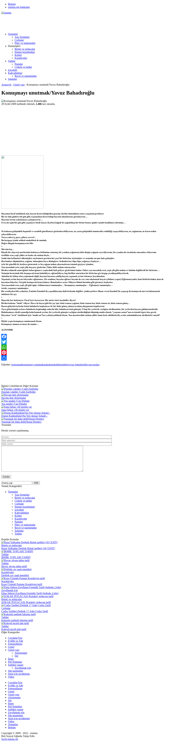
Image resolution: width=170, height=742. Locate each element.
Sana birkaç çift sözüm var (15, 409)
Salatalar (12, 79)
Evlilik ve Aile (15, 640)
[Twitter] (85, 342)
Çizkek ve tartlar (23, 67)
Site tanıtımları (15, 670)
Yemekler (13, 34)
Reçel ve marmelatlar (26, 76)
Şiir (16, 655)
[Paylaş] (85, 358)
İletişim (12, 4)
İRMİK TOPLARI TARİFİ (15, 557)
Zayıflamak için (9, 590)
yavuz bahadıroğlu (77, 364)
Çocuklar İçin (15, 637)
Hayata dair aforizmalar (13, 397)
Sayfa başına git (9, 739)
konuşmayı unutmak (32, 364)
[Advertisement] (61, 21)
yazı (89, 364)
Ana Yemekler (22, 37)
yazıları (95, 364)
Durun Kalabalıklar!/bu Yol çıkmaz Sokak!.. (24, 415)
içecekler (12, 70)
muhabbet (56, 364)
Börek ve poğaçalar (25, 49)
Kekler (18, 55)
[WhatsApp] (85, 347)
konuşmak (16, 364)
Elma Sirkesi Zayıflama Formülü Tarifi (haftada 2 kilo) (29, 593)
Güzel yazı (19, 84)
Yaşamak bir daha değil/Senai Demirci (21, 421)
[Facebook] (85, 336)
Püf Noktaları (15, 661)
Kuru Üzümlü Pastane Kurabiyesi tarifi (21, 584)
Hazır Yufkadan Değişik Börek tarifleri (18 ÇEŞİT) (28, 548)
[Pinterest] (85, 352)
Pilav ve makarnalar (25, 43)
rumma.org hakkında (19, 7)
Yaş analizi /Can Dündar (14, 403)
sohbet (64, 364)
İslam (11, 658)
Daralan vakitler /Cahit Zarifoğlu (18, 391)
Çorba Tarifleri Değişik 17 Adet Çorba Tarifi (24, 611)
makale (47, 364)
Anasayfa (6, 84)
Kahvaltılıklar (15, 73)
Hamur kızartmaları (25, 52)
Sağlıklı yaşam (15, 664)
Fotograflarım (15, 643)
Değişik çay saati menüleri (15, 575)
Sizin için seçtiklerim (19, 673)
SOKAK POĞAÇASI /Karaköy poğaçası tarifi (26, 602)
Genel (11, 646)
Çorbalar (19, 40)
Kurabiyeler (21, 58)
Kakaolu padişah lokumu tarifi (17, 620)
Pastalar (19, 64)
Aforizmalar (21, 652)
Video (11, 676)
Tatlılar (11, 61)
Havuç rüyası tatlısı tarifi (14, 566)
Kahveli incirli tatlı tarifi (13, 629)
